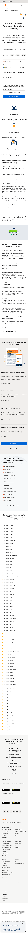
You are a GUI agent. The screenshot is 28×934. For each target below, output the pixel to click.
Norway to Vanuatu (8, 727)
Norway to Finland (8, 570)
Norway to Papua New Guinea (11, 651)
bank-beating (21, 40)
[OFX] (4, 5)
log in (22, 87)
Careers (3, 900)
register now (9, 277)
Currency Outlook (18, 843)
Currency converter (5, 843)
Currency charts (5, 853)
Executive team (5, 898)
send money (17, 277)
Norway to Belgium (8, 534)
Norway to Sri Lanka (9, 694)
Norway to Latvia (8, 612)
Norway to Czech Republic (10, 555)
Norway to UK (7, 718)
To (3, 64)
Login (21, 5)
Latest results (17, 885)
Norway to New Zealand (10, 642)
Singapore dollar (9, 497)
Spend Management (18, 829)
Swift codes (4, 855)
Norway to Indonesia (9, 594)
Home (3, 8)
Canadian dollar (9, 475)
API (15, 861)
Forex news (17, 847)
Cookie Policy (13, 930)
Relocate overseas (5, 870)
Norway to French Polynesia (11, 576)
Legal (3, 885)
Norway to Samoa (8, 666)
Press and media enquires (19, 863)
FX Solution (4, 835)
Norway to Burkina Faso (10, 540)
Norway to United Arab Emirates (12, 721)
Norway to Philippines (9, 657)
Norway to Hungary (9, 588)
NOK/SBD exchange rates (9, 331)
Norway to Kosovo (8, 609)
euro (7, 485)
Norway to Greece (8, 582)
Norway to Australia (9, 525)
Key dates (16, 887)
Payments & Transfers (6, 831)
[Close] (22, 923)
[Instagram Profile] (20, 811)
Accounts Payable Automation (20, 831)
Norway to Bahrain (8, 531)
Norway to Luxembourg (10, 618)
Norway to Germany (9, 579)
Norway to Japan (8, 606)
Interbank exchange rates (7, 845)
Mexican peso (10, 482)
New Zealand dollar (11, 491)
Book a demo (18, 822)
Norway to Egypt (8, 561)
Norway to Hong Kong (9, 585)
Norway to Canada (8, 543)
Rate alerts (4, 851)
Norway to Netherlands (9, 636)
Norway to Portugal (9, 663)
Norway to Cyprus (8, 552)
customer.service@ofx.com (14, 751)
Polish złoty (8, 494)
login (5, 174)
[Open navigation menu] (25, 5)
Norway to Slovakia (9, 678)
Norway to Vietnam (8, 729)
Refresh (23, 49)
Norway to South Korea (9, 688)
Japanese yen (8, 472)
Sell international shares (6, 877)
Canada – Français (5, 887)
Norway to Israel (8, 600)
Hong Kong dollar (9, 478)
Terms (25, 931)
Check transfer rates (6, 849)
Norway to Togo (8, 709)
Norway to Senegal (8, 672)
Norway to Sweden (8, 697)
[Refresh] (3, 49)
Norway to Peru (8, 654)
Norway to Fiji (7, 567)
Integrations (17, 833)
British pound (8, 469)
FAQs (7, 822)
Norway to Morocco (9, 633)
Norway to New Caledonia (10, 639)
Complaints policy (5, 889)
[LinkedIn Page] (8, 811)
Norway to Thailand (9, 706)
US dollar (7, 500)
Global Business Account (6, 829)
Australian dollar (9, 466)
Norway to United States (10, 724)
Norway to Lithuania (9, 615)
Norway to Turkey (8, 715)
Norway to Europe (8, 564)
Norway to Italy (8, 603)
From (4, 58)
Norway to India (8, 591)
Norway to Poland (8, 660)
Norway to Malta (8, 624)
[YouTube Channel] (17, 811)
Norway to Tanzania (9, 703)
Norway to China (8, 546)
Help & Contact (12, 822)
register (17, 87)
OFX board (4, 896)
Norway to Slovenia (9, 681)
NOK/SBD (20, 316)
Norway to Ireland (8, 597)
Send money (4, 863)
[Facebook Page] (4, 811)
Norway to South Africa (10, 684)
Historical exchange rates (7, 847)
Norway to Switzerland (9, 700)
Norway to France (8, 573)
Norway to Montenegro (9, 630)
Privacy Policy (4, 891)
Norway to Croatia (8, 549)
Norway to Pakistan (9, 648)
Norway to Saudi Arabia (10, 669)
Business (4, 1)
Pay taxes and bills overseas (7, 872)
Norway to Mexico (8, 627)
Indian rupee (8, 488)
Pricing (16, 835)
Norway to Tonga (8, 712)
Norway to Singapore (9, 675)
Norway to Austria (8, 528)
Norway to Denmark (9, 558)
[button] (12, 55)
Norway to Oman (8, 645)
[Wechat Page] (14, 811)
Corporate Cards (5, 833)
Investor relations (18, 889)
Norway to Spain (8, 691)
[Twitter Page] (11, 811)
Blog (15, 845)
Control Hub (4, 837)
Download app (4, 865)
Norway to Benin (8, 537)
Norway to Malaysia (9, 621)
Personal (10, 1)
